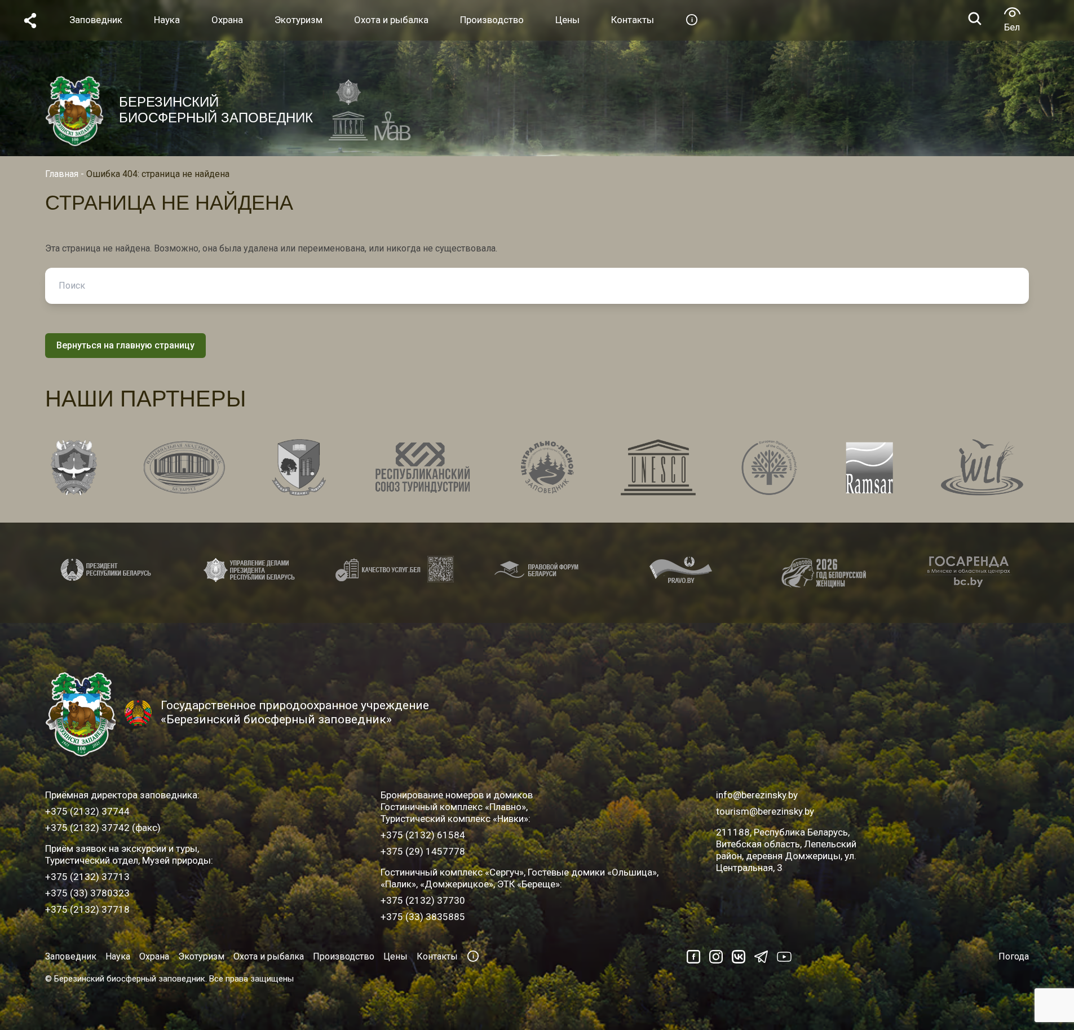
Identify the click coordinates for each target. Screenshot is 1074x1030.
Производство (343, 956)
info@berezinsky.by (757, 795)
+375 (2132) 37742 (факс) (103, 827)
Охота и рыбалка (268, 956)
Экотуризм (201, 956)
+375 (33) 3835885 (423, 916)
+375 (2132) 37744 (87, 811)
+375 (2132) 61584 (423, 835)
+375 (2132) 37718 (87, 909)
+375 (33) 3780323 (87, 893)
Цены (395, 956)
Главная (61, 174)
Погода (1013, 956)
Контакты (437, 956)
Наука (117, 956)
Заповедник (70, 956)
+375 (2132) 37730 (423, 900)
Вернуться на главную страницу (125, 345)
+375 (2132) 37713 (87, 876)
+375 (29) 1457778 (423, 851)
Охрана (154, 956)
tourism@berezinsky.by (765, 811)
